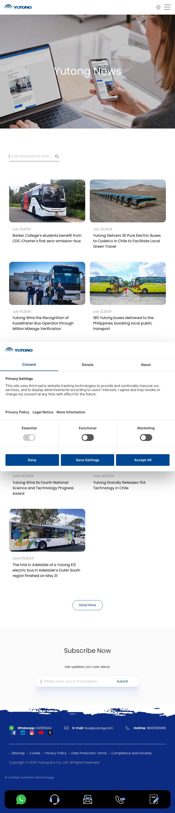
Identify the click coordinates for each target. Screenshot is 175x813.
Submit (122, 681)
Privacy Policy (56, 753)
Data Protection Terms (89, 753)
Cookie (34, 753)
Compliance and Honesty (131, 753)
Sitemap (18, 753)
